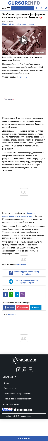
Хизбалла (12, 314)
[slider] (13, 54)
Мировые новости (26, 24)
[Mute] (7, 53)
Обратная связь (11, 388)
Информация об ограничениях (17, 393)
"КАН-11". (23, 77)
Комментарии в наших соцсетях (18, 399)
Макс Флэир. (21, 264)
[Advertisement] (24, 89)
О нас (6, 383)
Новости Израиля (10, 24)
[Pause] (4, 53)
